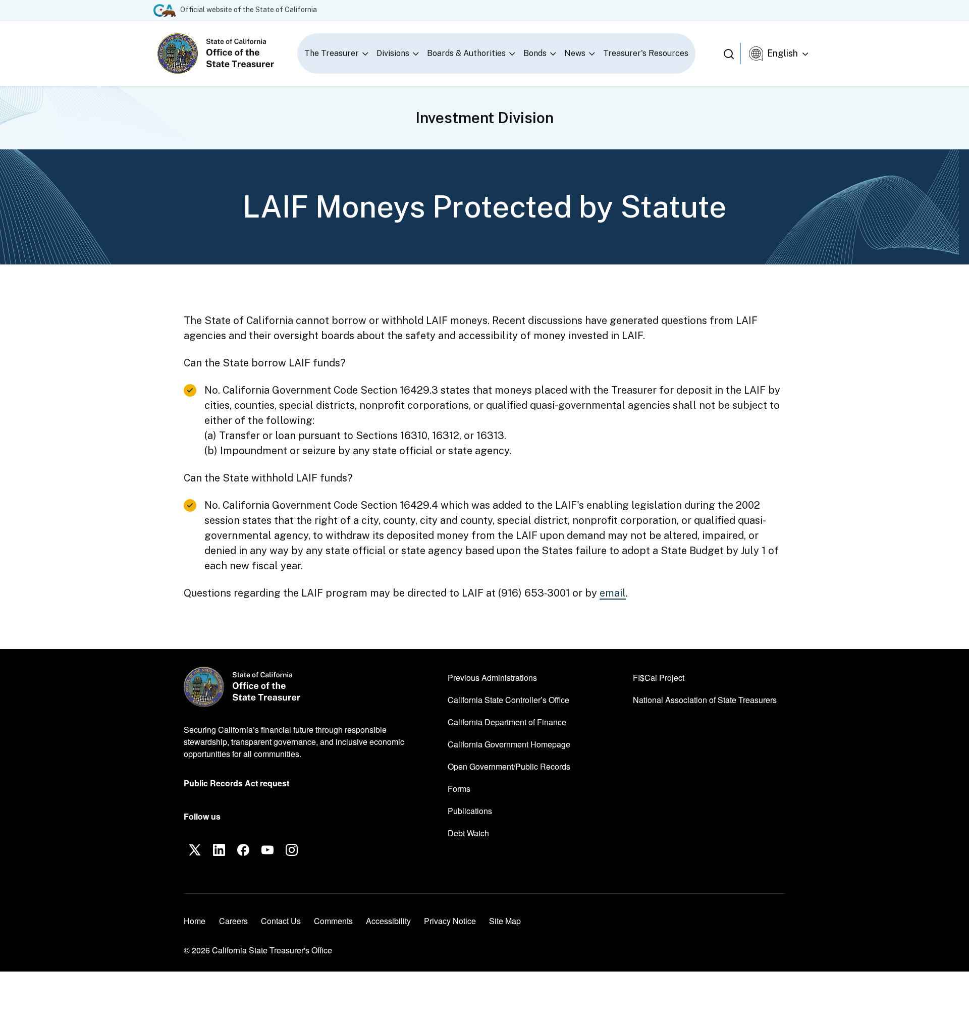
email (613, 593)
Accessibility (388, 921)
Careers (233, 921)
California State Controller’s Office (508, 699)
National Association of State (705, 699)
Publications (470, 811)
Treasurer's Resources (645, 53)
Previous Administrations (492, 677)
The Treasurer (331, 53)
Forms (459, 788)
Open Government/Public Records (509, 766)
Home (194, 921)
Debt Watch (468, 833)
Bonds (535, 53)
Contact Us (281, 921)
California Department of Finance (507, 722)
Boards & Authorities (466, 53)
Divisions (392, 53)
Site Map (505, 921)
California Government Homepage (509, 744)
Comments (333, 921)
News (574, 53)
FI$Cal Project (658, 677)
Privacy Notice (450, 921)
